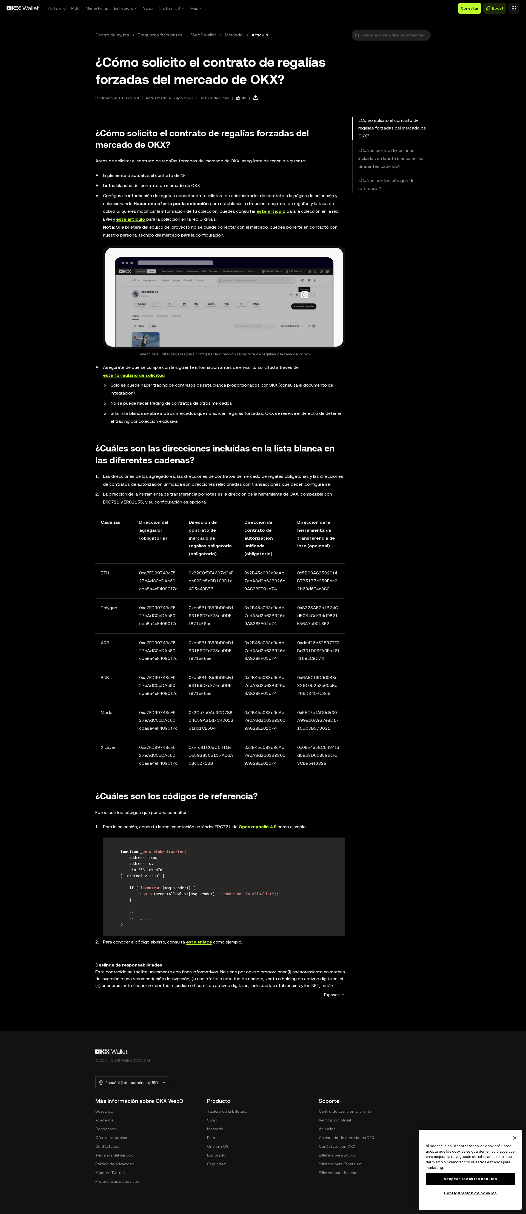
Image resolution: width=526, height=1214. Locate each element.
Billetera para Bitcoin (337, 1155)
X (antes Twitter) (110, 1172)
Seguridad (216, 1164)
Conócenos (105, 1129)
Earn (211, 1137)
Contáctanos (107, 1146)
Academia (104, 1120)
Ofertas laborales (111, 1137)
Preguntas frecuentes (160, 35)
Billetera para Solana (337, 1172)
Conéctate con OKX (337, 1146)
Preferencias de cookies (117, 1181)
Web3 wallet (203, 35)
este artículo (270, 211)
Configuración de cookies (470, 1193)
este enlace (199, 942)
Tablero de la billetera (227, 1111)
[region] (470, 1170)
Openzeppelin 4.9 (257, 826)
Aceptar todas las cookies (470, 1179)
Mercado (234, 35)
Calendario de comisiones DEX (346, 1137)
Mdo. (75, 8)
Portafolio (57, 8)
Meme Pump (97, 8)
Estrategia (123, 8)
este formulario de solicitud (134, 375)
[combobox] (394, 35)
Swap (148, 8)
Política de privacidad (114, 1164)
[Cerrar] (515, 1138)
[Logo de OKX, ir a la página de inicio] (23, 8)
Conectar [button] (469, 8)
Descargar (104, 1111)
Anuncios (327, 1129)
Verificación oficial (335, 1120)
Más (194, 8)
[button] (357, 35)
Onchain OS (169, 8)
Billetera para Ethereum (340, 1164)
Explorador (217, 1155)
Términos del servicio (114, 1155)
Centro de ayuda (112, 35)
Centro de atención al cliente (345, 1111)
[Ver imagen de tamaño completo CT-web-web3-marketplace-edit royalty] (224, 297)
